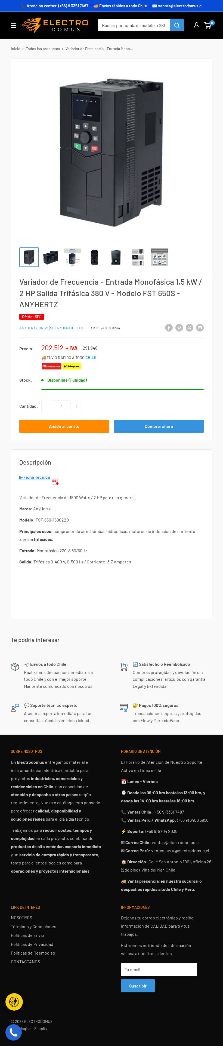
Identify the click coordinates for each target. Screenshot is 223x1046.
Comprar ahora (159, 426)
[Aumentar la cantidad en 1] (76, 406)
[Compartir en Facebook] (169, 327)
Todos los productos (43, 48)
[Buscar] (177, 25)
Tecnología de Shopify (29, 1028)
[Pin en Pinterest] (179, 327)
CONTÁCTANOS (25, 961)
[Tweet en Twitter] (189, 327)
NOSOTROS (21, 917)
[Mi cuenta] (196, 25)
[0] (207, 25)
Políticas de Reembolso (33, 952)
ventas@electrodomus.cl (180, 5)
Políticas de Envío (27, 935)
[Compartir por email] (200, 327)
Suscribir (138, 985)
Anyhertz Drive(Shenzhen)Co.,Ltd (51, 328)
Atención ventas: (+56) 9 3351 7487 (57, 5)
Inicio (15, 48)
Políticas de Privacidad (32, 944)
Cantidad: (28, 406)
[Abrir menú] (13, 25)
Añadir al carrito (64, 426)
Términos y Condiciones (33, 926)
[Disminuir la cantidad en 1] (47, 406)
